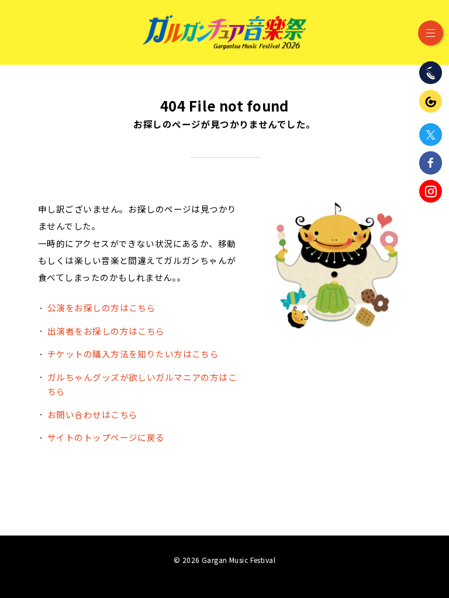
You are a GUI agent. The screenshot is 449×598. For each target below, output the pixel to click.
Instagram (430, 191)
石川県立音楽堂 (430, 72)
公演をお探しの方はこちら (101, 307)
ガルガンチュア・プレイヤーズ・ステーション (430, 101)
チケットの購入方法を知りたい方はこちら (133, 353)
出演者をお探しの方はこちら (106, 331)
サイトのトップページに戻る (106, 437)
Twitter (430, 134)
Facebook (430, 162)
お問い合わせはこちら (92, 414)
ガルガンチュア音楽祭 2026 (224, 32)
